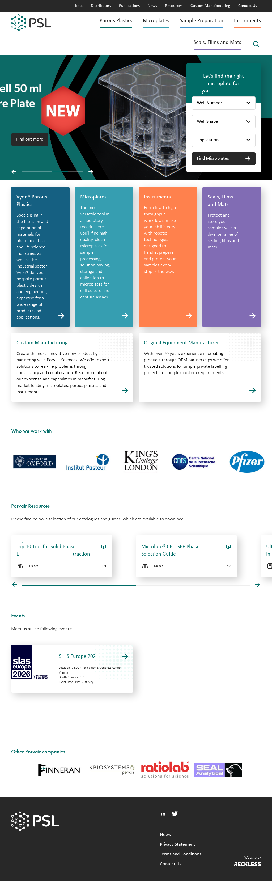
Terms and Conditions (180, 854)
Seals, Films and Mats (217, 42)
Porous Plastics (116, 20)
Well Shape (207, 121)
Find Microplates (213, 158)
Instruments (247, 20)
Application (208, 140)
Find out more (29, 139)
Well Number (209, 102)
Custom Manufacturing (210, 6)
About (78, 6)
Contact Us (247, 6)
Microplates (156, 20)
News (152, 6)
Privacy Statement (177, 844)
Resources (173, 6)
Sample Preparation (201, 20)
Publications (129, 6)
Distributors (101, 6)
